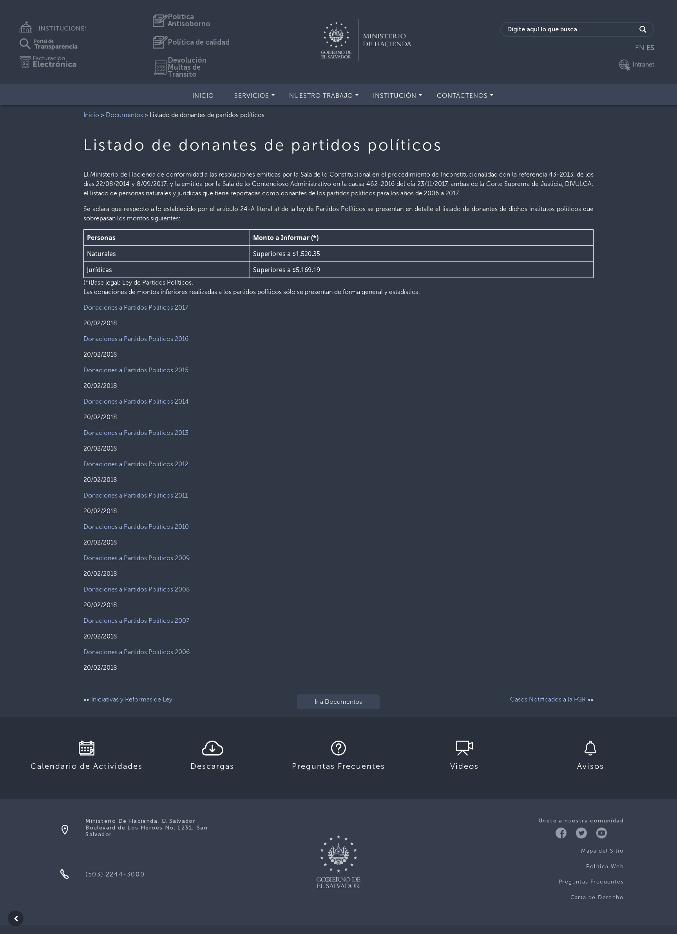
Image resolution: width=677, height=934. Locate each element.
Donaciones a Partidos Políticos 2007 (136, 620)
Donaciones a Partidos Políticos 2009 (136, 558)
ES (650, 47)
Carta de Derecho (597, 897)
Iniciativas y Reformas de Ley (131, 699)
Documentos (124, 115)
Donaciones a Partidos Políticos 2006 (136, 652)
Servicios (251, 95)
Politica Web (605, 866)
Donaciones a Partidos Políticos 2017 (135, 307)
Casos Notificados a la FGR (548, 699)
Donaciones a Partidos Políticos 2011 (135, 495)
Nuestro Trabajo (321, 95)
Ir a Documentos (338, 701)
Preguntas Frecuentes (591, 881)
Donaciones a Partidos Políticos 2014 (136, 401)
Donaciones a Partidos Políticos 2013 (135, 432)
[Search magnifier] (643, 29)
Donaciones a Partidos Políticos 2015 (135, 370)
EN (639, 47)
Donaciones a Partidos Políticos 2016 (136, 339)
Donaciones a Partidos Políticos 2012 (135, 464)
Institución (394, 95)
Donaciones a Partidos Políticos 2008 (136, 589)
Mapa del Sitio (602, 850)
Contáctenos (462, 95)
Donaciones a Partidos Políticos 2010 (136, 526)
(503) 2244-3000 (115, 874)
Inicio (203, 95)
